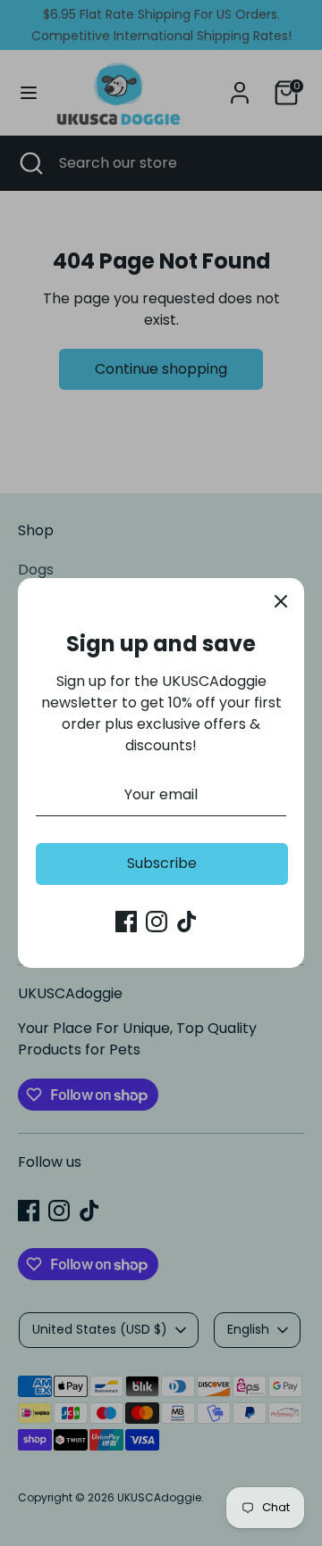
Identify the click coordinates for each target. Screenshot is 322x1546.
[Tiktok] (187, 921)
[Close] (281, 601)
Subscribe (162, 863)
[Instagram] (156, 921)
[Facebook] (126, 921)
